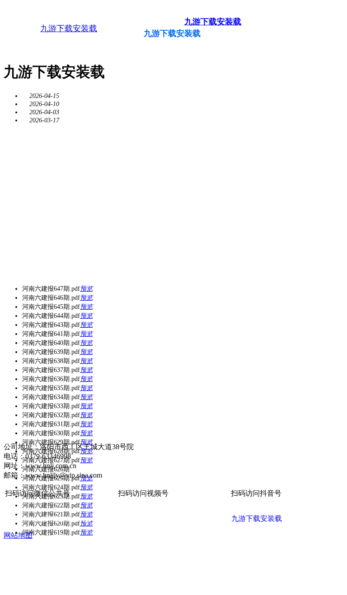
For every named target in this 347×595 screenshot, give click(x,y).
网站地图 (18, 535)
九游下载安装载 (68, 28)
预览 (86, 288)
